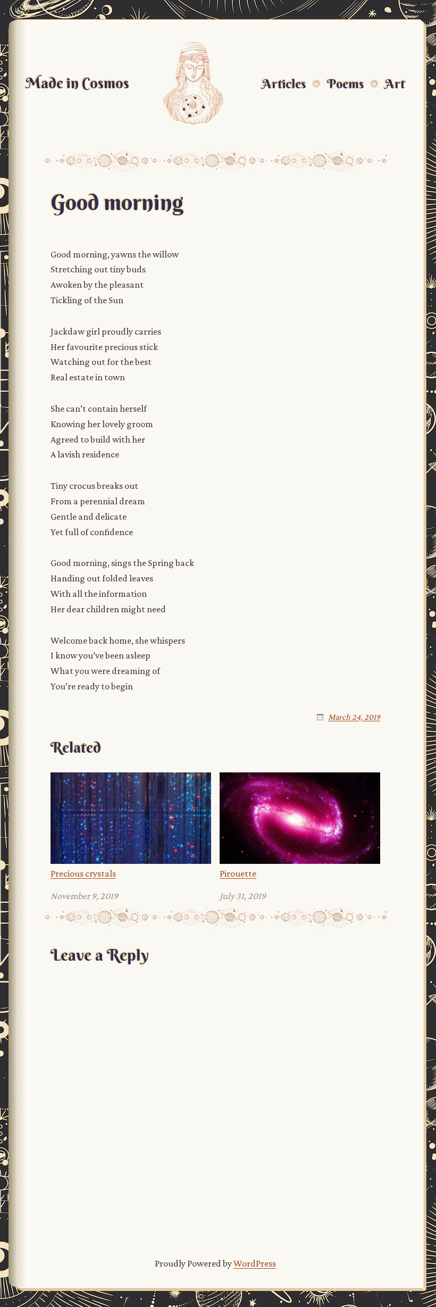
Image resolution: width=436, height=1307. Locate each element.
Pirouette (238, 873)
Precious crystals (83, 873)
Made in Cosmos (77, 83)
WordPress (254, 1263)
